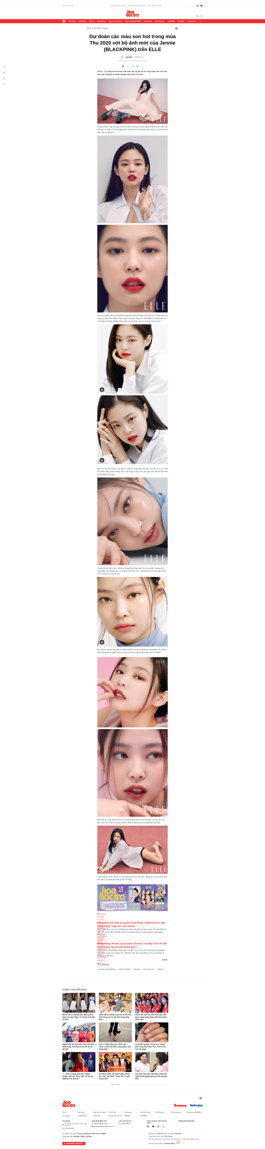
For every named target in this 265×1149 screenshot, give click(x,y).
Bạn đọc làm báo (74, 1143)
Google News (176, 28)
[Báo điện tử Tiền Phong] (180, 1106)
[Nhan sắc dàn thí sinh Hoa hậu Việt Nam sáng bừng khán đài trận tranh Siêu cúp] (151, 1003)
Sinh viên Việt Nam (154, 6)
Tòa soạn (66, 1121)
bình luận (142, 66)
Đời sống (72, 21)
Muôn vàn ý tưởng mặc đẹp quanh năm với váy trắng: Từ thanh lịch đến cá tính (78, 1017)
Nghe (4, 67)
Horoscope (192, 21)
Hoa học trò (68, 1104)
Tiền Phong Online (117, 6)
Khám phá (82, 21)
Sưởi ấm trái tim (145, 1112)
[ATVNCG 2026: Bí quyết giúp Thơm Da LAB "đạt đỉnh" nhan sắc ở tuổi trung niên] (115, 1062)
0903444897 (125, 1124)
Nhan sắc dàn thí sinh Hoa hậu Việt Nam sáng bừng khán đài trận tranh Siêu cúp (151, 1017)
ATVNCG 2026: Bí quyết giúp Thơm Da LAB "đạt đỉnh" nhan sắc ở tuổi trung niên (114, 1076)
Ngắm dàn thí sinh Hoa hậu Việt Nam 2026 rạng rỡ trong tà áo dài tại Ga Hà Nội (78, 1046)
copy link (132, 66)
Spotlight (181, 21)
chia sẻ (123, 66)
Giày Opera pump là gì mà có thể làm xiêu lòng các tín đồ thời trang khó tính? (115, 1017)
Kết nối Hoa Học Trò (115, 1116)
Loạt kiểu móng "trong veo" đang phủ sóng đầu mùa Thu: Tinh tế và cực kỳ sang (150, 1046)
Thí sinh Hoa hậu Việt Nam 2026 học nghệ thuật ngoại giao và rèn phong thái (151, 1076)
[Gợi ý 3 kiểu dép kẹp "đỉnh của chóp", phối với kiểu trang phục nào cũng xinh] (115, 1032)
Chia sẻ (4, 73)
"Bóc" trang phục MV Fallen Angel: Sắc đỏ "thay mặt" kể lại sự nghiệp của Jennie (77, 1076)
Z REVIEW (171, 21)
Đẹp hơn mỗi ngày (115, 21)
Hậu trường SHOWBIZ (133, 21)
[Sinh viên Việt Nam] (196, 1106)
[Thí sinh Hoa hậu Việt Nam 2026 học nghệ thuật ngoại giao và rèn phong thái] (151, 1062)
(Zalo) (106, 1124)
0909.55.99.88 (98, 1124)
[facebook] (197, 5)
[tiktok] (159, 1126)
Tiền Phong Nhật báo (136, 6)
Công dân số (82, 1116)
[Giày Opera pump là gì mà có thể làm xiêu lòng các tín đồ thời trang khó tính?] (115, 1003)
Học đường (101, 21)
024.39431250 (69, 1128)
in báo (137, 66)
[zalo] (165, 1126)
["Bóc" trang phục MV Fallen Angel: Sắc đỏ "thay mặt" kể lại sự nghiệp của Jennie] (78, 1062)
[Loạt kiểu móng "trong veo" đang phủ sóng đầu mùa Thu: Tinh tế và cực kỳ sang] (151, 1032)
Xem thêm (201, 21)
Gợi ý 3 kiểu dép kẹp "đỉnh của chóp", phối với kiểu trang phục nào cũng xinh (115, 1046)
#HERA (160, 969)
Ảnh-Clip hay (159, 21)
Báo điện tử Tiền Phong (132, 13)
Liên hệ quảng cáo (99, 1121)
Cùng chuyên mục (74, 989)
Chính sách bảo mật (186, 1121)
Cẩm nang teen (176, 1112)
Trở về (4, 84)
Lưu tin (4, 78)
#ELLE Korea (148, 969)
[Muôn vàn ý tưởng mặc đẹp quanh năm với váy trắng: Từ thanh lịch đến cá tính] (78, 1003)
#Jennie (136, 969)
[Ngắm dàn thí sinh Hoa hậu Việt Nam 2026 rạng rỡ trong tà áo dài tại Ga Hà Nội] (78, 1032)
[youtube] (201, 5)
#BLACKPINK (124, 969)
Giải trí (91, 21)
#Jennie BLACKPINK (107, 969)
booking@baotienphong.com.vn (104, 1126)
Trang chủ (64, 21)
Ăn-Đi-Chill (148, 21)
